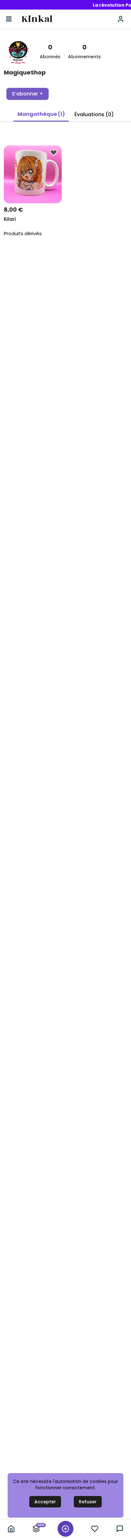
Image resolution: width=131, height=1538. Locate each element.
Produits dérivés (23, 233)
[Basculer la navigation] (9, 19)
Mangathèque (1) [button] (41, 114)
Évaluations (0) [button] (94, 114)
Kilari (10, 219)
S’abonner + (27, 93)
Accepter (45, 1502)
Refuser (88, 1502)
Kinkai (37, 19)
